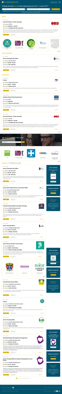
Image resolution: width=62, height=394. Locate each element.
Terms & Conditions (57, 387)
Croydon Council (53, 180)
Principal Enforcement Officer (10, 282)
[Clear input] (24, 9)
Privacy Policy (52, 387)
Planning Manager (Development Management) (15, 338)
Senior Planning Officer (9, 225)
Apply (6, 34)
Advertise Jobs (54, 2)
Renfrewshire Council (13, 82)
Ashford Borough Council (14, 190)
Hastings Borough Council (14, 227)
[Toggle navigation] (59, 2)
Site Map (49, 387)
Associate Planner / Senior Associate (12, 22)
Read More (13, 34)
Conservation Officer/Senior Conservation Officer (15, 187)
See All (59, 51)
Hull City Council (12, 60)
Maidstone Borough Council (14, 208)
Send (23, 142)
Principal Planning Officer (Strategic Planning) (15, 206)
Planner (5, 80)
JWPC (10, 99)
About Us (45, 387)
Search (56, 9)
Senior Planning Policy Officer (10, 58)
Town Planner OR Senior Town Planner (13, 243)
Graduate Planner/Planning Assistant (12, 97)
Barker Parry (11, 246)
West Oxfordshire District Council (16, 322)
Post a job (53, 193)
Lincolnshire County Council (14, 284)
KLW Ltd (10, 24)
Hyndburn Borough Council (14, 340)
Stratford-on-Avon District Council (16, 303)
